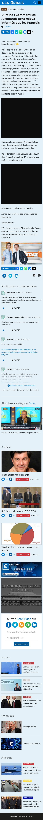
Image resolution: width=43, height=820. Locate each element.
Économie (27, 781)
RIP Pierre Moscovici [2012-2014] (18, 511)
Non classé (28, 798)
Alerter (17, 308)
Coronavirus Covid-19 (32, 744)
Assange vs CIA (29, 727)
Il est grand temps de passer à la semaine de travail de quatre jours (31, 787)
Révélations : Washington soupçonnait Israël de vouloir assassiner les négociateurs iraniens (32, 804)
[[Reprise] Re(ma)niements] (21, 461)
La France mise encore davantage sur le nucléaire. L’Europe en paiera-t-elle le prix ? (31, 670)
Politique (27, 697)
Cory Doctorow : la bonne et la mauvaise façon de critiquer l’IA (32, 686)
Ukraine (8, 27)
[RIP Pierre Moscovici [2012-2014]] (21, 497)
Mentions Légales (17, 816)
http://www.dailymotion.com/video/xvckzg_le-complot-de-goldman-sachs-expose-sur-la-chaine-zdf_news (19, 352)
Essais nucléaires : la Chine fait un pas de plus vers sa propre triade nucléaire (32, 770)
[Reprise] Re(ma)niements (15, 474)
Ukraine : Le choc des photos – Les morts (19, 549)
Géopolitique (22, 479)
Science (27, 680)
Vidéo (4, 9)
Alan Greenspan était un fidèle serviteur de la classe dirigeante (32, 703)
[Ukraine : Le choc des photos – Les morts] (21, 534)
